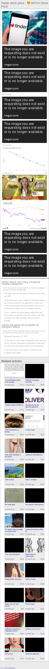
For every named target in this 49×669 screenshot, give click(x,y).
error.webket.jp (9, 668)
